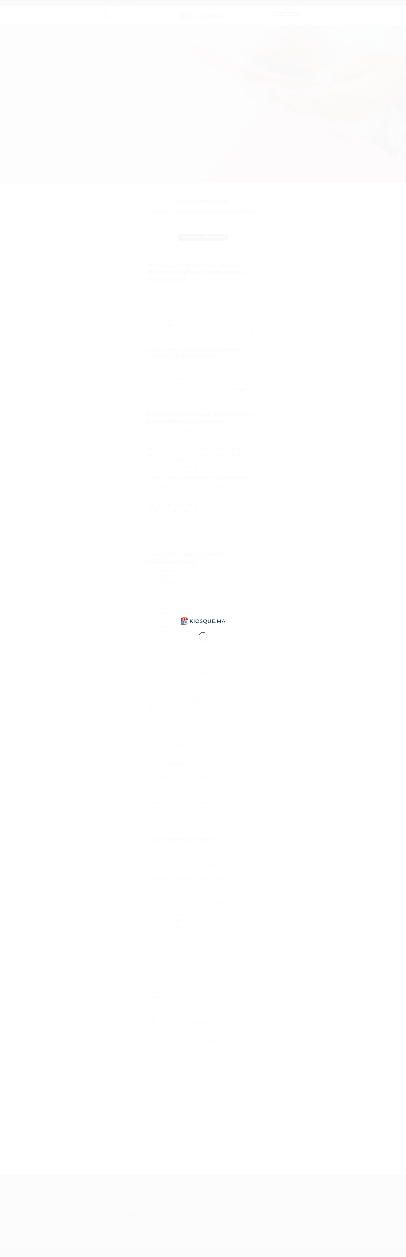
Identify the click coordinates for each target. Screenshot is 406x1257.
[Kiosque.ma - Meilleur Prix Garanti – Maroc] (203, 621)
